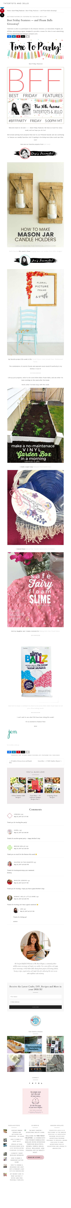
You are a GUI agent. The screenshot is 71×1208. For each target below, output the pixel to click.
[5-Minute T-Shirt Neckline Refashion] (55, 1064)
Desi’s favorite (13, 251)
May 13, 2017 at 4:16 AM (21, 832)
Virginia (17, 814)
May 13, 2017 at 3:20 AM (21, 848)
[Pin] (18, 36)
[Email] (28, 36)
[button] (68, 3)
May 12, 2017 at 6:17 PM (21, 883)
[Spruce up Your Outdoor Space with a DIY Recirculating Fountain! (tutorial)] (33, 1045)
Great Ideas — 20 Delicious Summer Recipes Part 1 (35, 797)
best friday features (18, 10)
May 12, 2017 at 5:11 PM (27, 911)
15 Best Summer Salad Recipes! (18, 796)
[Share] (9, 36)
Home (9, 10)
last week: (47, 144)
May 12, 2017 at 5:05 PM (21, 899)
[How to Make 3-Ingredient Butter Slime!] (15, 1064)
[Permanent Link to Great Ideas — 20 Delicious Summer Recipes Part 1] (35, 792)
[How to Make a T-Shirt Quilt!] (55, 1045)
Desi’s (28, 127)
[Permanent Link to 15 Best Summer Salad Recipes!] (18, 792)
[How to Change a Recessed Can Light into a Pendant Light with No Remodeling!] (37, 1064)
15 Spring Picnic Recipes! (52, 796)
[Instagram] (38, 1083)
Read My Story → (35, 1157)
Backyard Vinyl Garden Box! (42, 467)
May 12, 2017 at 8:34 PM (21, 864)
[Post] (23, 36)
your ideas (35, 16)
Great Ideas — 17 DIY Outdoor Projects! (49, 761)
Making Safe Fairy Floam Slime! (49, 631)
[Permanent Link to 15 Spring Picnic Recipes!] (52, 792)
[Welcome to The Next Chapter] (35, 1131)
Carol (16, 830)
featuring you (27, 16)
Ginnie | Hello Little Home (25, 896)
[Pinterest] (35, 1083)
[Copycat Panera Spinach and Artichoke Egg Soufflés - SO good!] (15, 1045)
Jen (21, 909)
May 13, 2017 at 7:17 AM (21, 816)
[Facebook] (29, 1083)
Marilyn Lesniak (20, 880)
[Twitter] (32, 1083)
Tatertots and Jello (16, 3)
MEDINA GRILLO (19, 846)
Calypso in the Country (23, 862)
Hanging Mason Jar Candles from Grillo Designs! (46, 251)
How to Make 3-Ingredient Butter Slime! (16, 1160)
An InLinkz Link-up (13, 745)
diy (21, 16)
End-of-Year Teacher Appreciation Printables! (40, 549)
